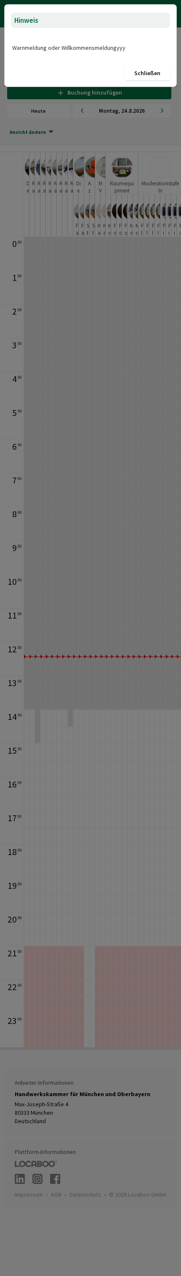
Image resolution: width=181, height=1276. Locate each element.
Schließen (147, 73)
